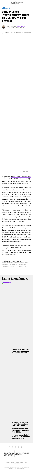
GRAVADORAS (10, 462)
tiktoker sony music (21, 266)
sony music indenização (18, 264)
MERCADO (24, 461)
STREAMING (17, 464)
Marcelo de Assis (20, 26)
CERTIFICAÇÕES (19, 462)
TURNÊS (12, 461)
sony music (5, 264)
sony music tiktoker (8, 266)
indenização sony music (10, 262)
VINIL (26, 462)
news (26, 262)
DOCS (7, 461)
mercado (21, 262)
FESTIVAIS (18, 461)
